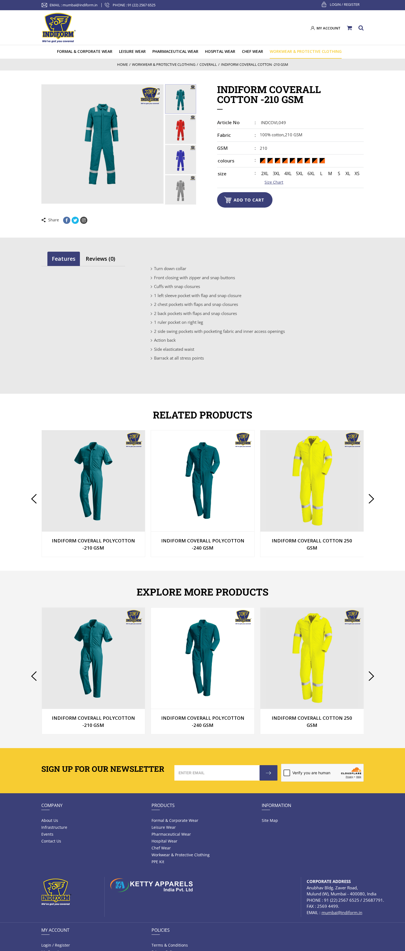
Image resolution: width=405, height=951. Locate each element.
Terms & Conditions (170, 945)
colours (226, 160)
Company (52, 805)
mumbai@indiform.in (80, 4)
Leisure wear (164, 827)
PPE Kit (158, 861)
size (222, 173)
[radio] (262, 160)
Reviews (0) (100, 258)
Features (63, 258)
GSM (222, 148)
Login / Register (345, 4)
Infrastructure (54, 827)
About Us (49, 820)
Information (276, 805)
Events (47, 834)
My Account (55, 930)
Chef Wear (161, 848)
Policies (161, 930)
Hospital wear (164, 841)
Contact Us (51, 841)
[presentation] (33, 499)
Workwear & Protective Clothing (181, 854)
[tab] (63, 258)
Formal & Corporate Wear (175, 820)
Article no (228, 122)
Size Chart (273, 182)
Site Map (270, 820)
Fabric (224, 135)
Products (163, 805)
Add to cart (249, 200)
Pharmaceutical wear (171, 834)
